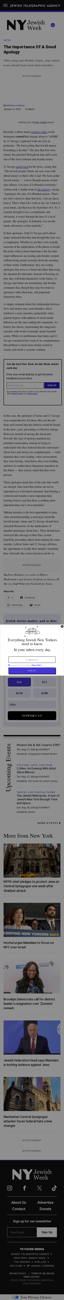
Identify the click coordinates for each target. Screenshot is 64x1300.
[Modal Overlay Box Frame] (32, 650)
